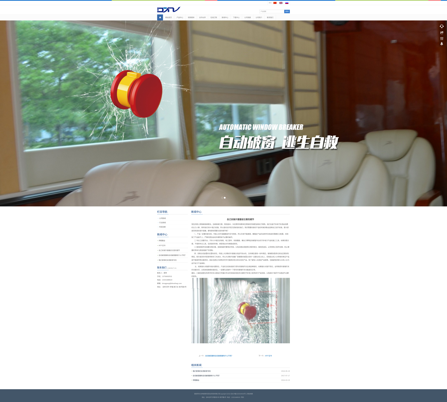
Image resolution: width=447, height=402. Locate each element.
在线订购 (213, 17)
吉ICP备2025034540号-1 (239, 394)
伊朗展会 (196, 380)
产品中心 (180, 17)
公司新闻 (162, 218)
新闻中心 (225, 17)
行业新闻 (162, 222)
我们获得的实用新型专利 (202, 371)
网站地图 (250, 394)
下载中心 (236, 17)
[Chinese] (275, 3)
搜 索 (287, 11)
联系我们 (270, 17)
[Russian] (287, 3)
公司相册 (247, 17)
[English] (281, 3)
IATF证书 (268, 356)
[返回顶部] (442, 44)
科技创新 (162, 227)
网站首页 (168, 17)
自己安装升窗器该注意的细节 (169, 250)
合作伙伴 (202, 17)
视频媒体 (191, 17)
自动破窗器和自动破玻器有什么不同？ (219, 356)
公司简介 (259, 17)
